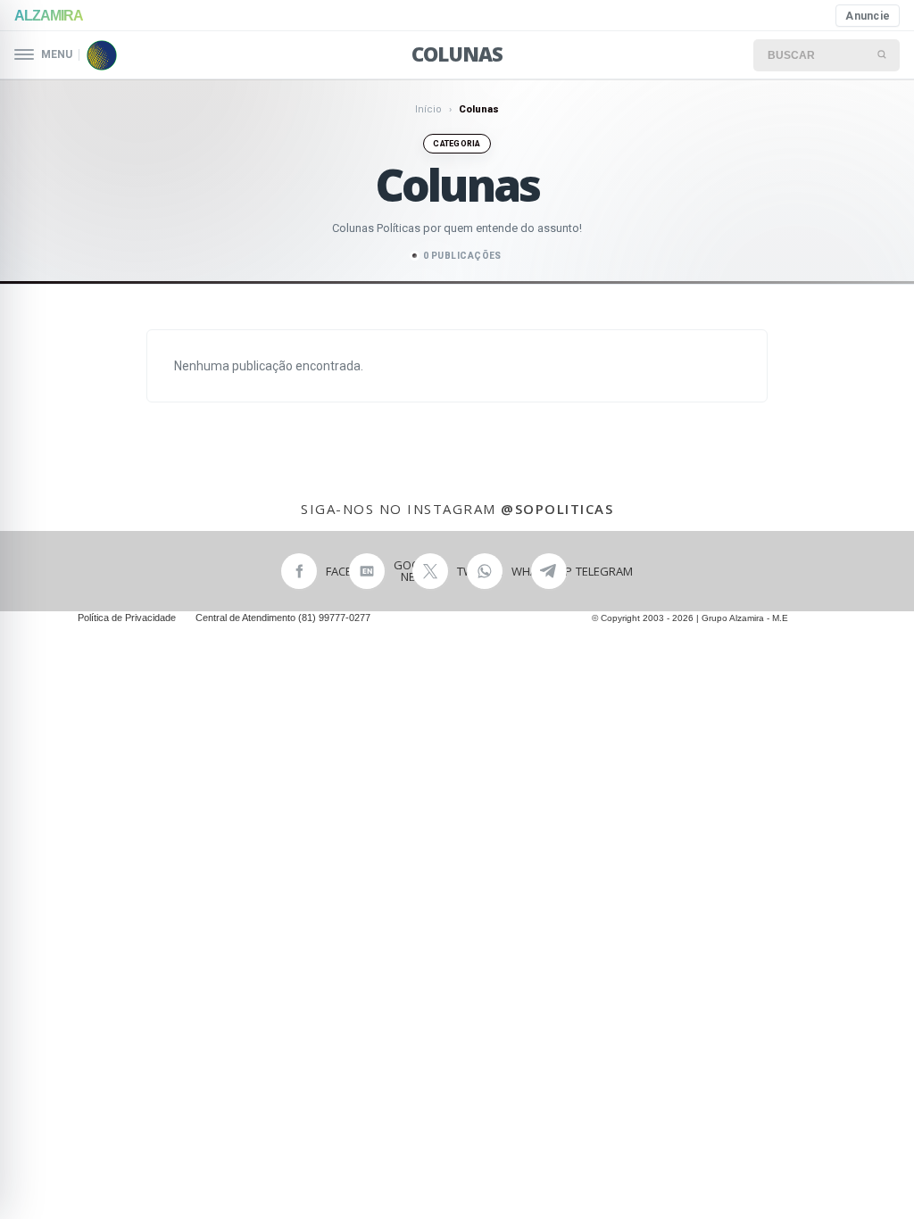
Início (428, 109)
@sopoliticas (557, 509)
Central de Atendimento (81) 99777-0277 (282, 617)
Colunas (457, 53)
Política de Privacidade (127, 617)
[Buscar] (883, 55)
